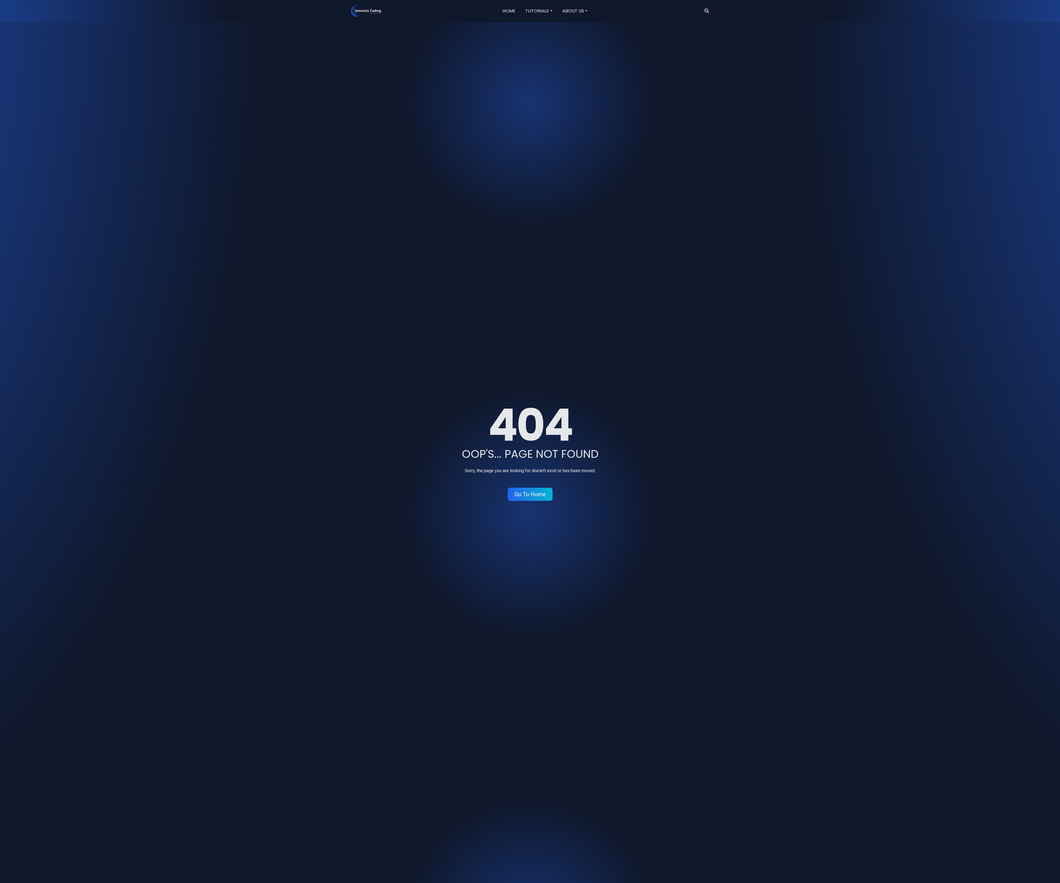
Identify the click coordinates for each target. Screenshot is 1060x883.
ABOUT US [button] (573, 11)
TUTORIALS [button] (537, 11)
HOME (508, 11)
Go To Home (530, 494)
